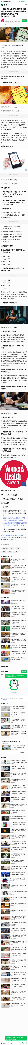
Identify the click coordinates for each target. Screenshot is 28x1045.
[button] (3, 1043)
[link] (8, 1043)
